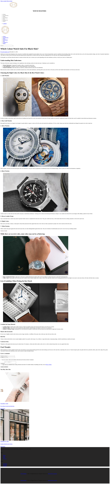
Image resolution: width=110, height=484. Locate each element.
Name (2, 356)
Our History (5, 17)
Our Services (5, 15)
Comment (2, 363)
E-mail (2, 357)
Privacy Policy (49, 364)
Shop (4, 16)
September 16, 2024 (5, 441)
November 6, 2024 (4, 403)
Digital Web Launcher (52, 473)
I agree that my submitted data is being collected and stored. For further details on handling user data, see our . (27, 364)
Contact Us (5, 20)
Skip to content (4, 1)
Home (4, 14)
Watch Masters (23, 473)
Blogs (4, 21)
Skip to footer (9, 1)
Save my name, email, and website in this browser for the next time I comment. (18, 359)
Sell (4, 18)
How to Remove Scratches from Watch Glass (7, 406)
